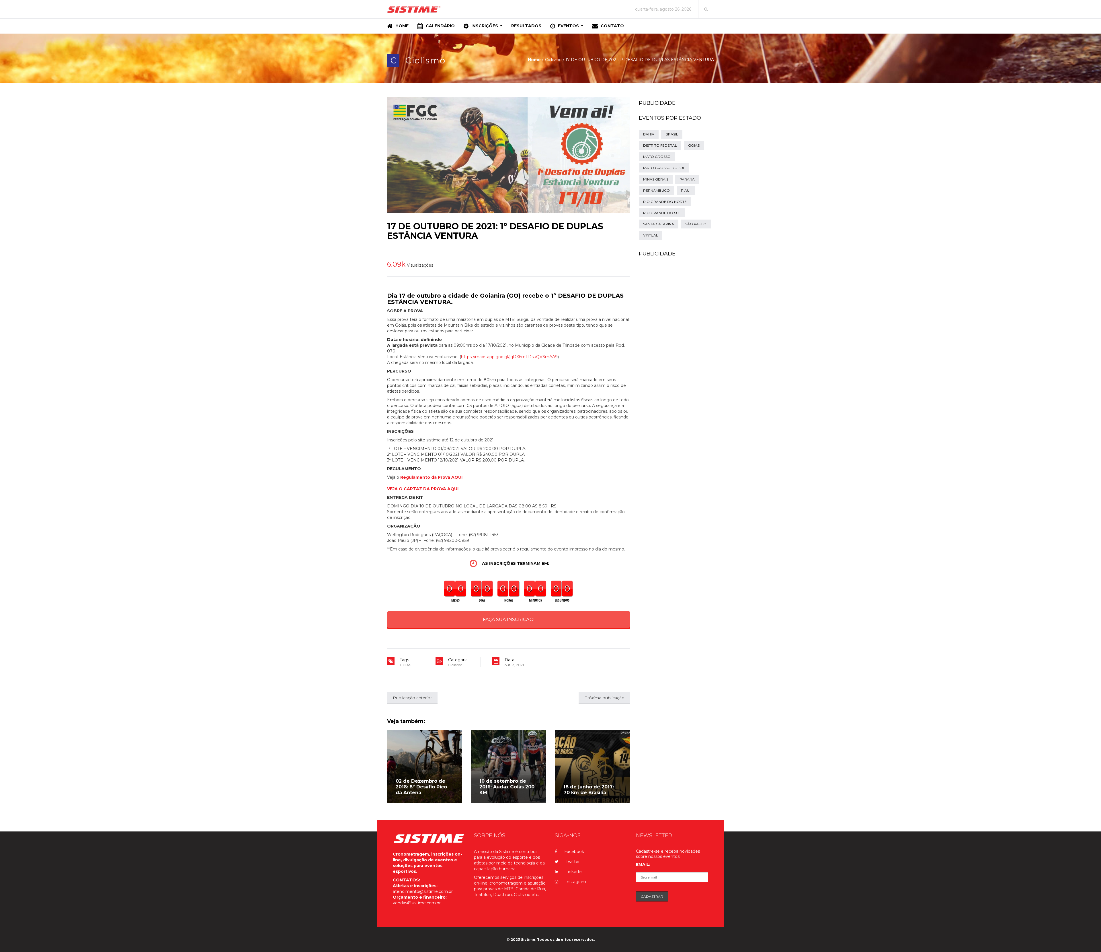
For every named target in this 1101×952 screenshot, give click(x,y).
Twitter (573, 861)
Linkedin (573, 871)
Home (534, 59)
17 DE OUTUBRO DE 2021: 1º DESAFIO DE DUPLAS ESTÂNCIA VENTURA (495, 231)
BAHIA (648, 134)
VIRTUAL (650, 235)
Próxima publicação (604, 697)
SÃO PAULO (695, 224)
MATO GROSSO (657, 156)
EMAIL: (643, 864)
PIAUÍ (685, 190)
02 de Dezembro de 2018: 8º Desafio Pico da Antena (421, 786)
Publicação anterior (412, 697)
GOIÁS (405, 665)
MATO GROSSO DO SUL (664, 168)
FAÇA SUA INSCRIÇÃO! (508, 619)
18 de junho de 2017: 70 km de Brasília (588, 789)
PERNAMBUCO (656, 190)
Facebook (574, 851)
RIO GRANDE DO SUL (662, 213)
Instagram (575, 881)
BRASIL (671, 134)
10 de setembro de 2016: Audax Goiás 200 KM (506, 786)
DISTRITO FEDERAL (660, 145)
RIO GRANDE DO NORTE (665, 201)
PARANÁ (687, 179)
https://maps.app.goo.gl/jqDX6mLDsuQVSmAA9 (509, 356)
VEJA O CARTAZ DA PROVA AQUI (422, 488)
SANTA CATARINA (658, 224)
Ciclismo (425, 60)
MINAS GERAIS (655, 179)
